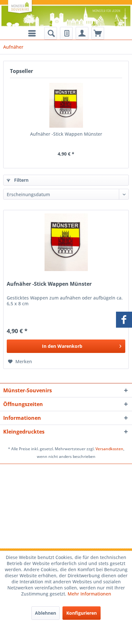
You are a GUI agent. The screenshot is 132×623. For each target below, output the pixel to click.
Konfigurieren (81, 613)
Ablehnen (45, 613)
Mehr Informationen (89, 594)
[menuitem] (50, 33)
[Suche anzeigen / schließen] (50, 33)
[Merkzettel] (66, 33)
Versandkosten (109, 448)
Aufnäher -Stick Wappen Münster (66, 134)
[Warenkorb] (97, 33)
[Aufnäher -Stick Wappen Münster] (66, 105)
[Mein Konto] (82, 33)
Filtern (21, 180)
